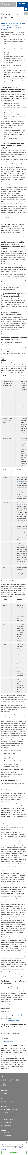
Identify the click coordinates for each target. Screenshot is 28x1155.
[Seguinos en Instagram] (10, 1081)
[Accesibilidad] (26, 13)
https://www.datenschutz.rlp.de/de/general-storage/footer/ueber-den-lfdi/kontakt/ (14, 1015)
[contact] (26, 9)
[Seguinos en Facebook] (3, 1081)
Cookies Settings (14, 1152)
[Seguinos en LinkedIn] (3, 1085)
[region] (14, 1148)
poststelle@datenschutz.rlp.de (11, 1020)
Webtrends (22, 481)
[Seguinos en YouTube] (16, 1081)
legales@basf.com (8, 1041)
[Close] (26, 1142)
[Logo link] (21, 4)
